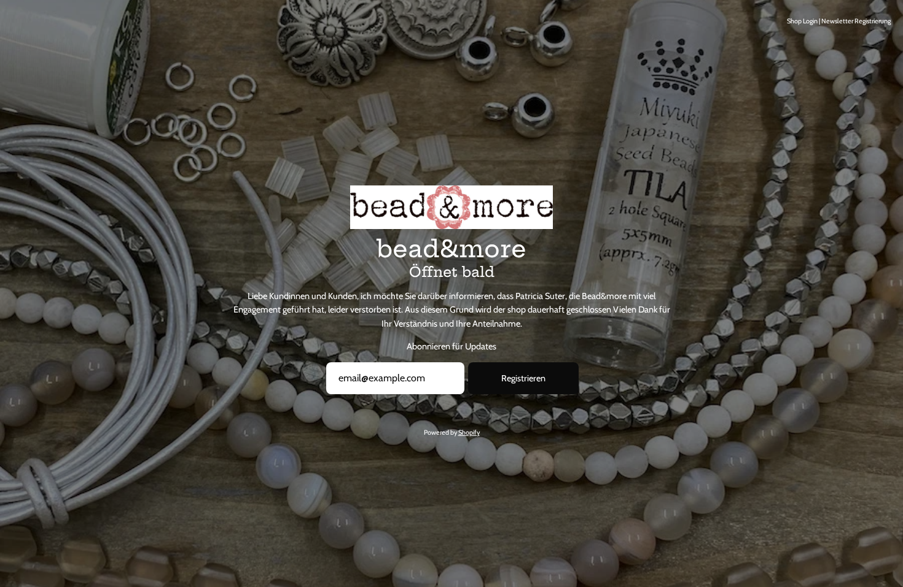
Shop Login (802, 21)
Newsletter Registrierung (856, 21)
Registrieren (523, 378)
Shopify (469, 433)
